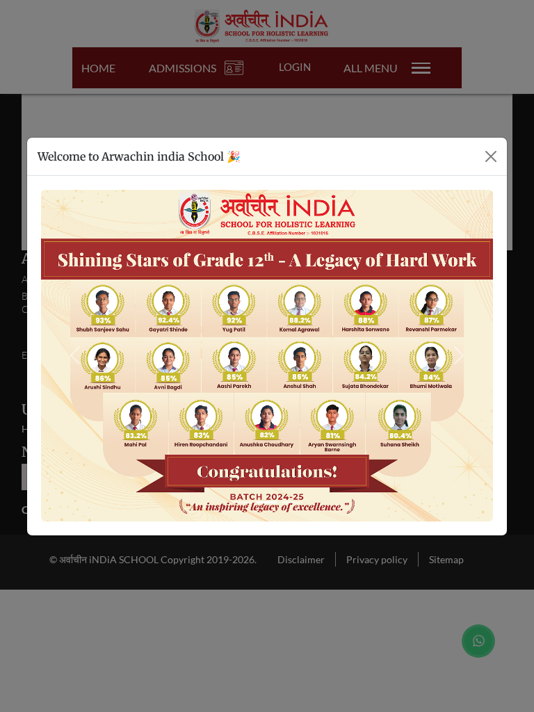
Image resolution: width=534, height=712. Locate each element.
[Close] (491, 156)
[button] (74, 355)
